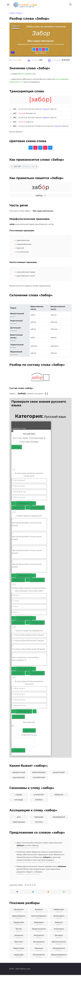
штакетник (39, 795)
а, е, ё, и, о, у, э (19, 694)
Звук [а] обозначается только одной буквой (26, 524)
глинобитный (39, 777)
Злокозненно (39, 955)
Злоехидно (59, 929)
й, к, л (16, 606)
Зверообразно (18, 916)
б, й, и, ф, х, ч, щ (20, 492)
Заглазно (59, 935)
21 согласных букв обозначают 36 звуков (28, 649)
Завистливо (18, 948)
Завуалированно (59, 955)
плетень (39, 800)
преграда (38, 817)
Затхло (19, 929)
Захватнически (39, 929)
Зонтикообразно (38, 916)
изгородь (18, 800)
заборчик (59, 795)
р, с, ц (16, 612)
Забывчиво (59, 909)
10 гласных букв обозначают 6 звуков (29, 635)
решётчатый (59, 772)
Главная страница (15, 13)
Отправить (18, 750)
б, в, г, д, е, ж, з (19, 480)
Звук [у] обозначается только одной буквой (26, 565)
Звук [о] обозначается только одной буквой (27, 538)
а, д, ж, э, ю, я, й (20, 705)
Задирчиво (19, 922)
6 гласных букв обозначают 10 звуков (29, 641)
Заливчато (19, 909)
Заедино (59, 922)
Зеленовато (58, 916)
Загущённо (39, 935)
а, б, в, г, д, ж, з (19, 688)
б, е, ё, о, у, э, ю (19, 497)
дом (19, 817)
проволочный (18, 772)
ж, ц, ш (16, 595)
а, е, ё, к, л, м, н (19, 700)
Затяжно (39, 909)
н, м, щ (16, 601)
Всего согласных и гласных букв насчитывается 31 (25, 658)
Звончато (18, 942)
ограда (18, 795)
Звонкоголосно (59, 942)
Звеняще (39, 948)
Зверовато (39, 922)
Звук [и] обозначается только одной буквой (27, 551)
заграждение (59, 817)
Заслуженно (38, 942)
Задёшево (19, 955)
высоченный (19, 777)
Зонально (18, 935)
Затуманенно (59, 948)
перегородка (19, 822)
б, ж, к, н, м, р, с (19, 486)
